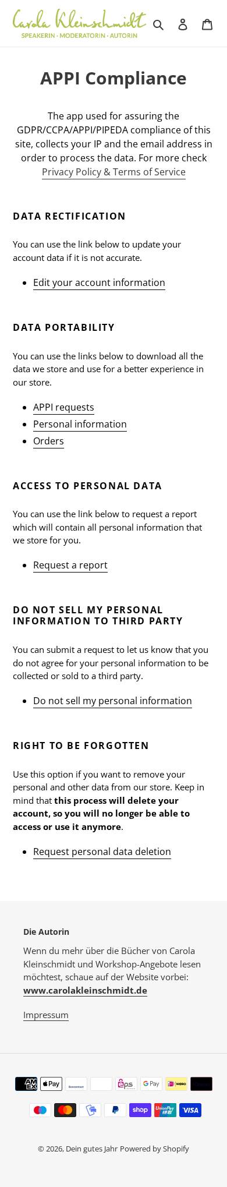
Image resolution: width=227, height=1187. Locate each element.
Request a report (70, 565)
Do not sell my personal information (112, 700)
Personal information (80, 424)
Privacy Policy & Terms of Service (114, 171)
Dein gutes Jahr (92, 1148)
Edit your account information (99, 282)
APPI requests (63, 407)
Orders (48, 440)
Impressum (46, 1014)
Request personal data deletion (102, 851)
